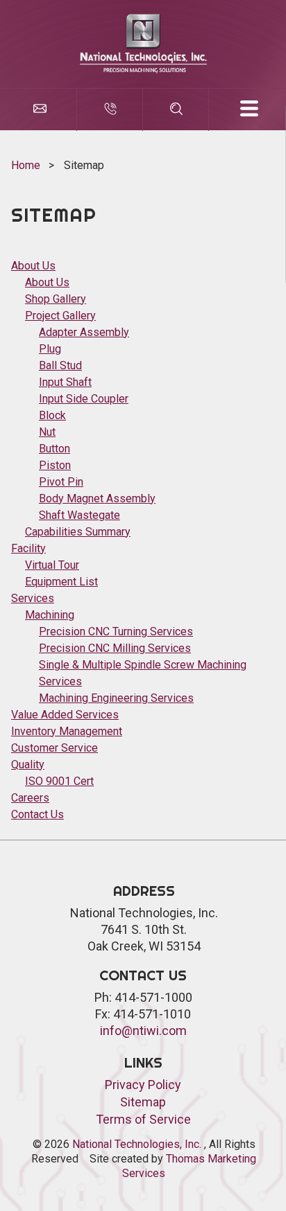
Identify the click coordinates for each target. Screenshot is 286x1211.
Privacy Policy (143, 1084)
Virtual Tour (52, 565)
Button (54, 448)
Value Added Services (65, 714)
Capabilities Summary (78, 531)
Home (25, 165)
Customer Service (54, 747)
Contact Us (37, 814)
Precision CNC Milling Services (115, 648)
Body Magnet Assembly (97, 498)
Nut (47, 432)
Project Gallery (60, 315)
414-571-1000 (153, 997)
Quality (27, 764)
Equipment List (61, 581)
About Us (33, 265)
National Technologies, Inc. (138, 1144)
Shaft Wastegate (79, 515)
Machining (49, 614)
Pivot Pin (61, 481)
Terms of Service (143, 1119)
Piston (55, 465)
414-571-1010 (152, 1014)
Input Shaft (65, 382)
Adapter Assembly (84, 332)
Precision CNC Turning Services (116, 631)
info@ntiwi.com (143, 1030)
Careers (30, 797)
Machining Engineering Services (116, 698)
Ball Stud (60, 365)
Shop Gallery (55, 299)
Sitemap (143, 1102)
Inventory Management (66, 731)
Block (52, 415)
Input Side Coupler (83, 398)
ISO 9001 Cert (59, 781)
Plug (50, 348)
